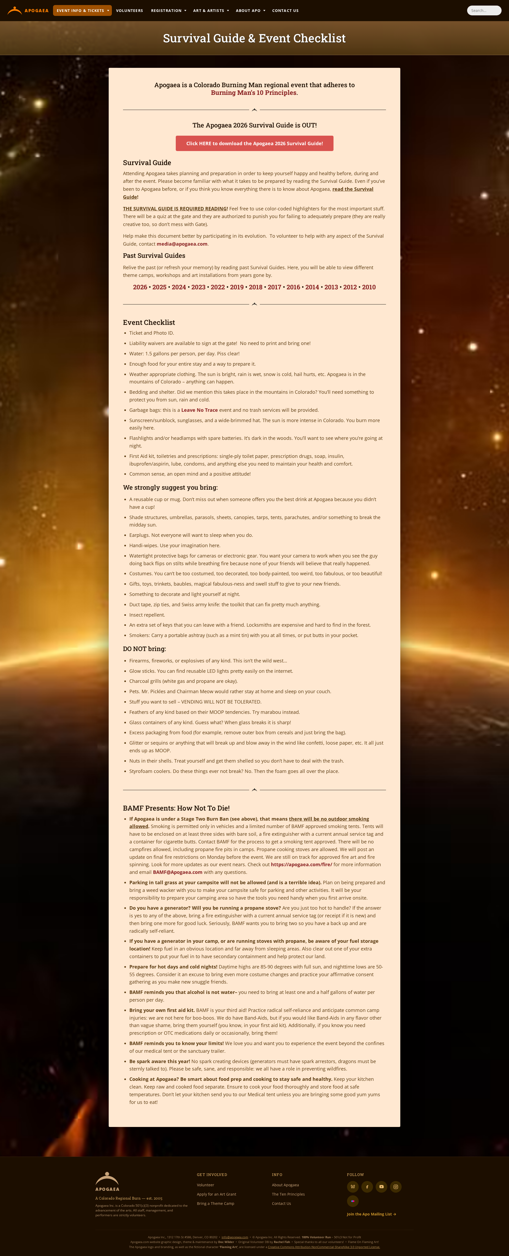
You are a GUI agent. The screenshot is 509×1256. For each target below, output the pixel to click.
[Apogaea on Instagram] (396, 1187)
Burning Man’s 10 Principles (253, 92)
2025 (159, 287)
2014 (312, 287)
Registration (166, 10)
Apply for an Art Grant (216, 1194)
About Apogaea (285, 1184)
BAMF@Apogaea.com (178, 872)
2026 (140, 287)
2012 (350, 287)
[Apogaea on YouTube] (381, 1187)
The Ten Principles (288, 1194)
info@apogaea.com (235, 1237)
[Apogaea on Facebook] (367, 1187)
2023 (198, 287)
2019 (237, 287)
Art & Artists (208, 10)
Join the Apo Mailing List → (371, 1214)
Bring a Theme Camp (215, 1203)
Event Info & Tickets (80, 10)
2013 (331, 287)
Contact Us (285, 10)
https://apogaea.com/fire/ (301, 864)
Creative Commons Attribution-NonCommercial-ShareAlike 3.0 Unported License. (324, 1247)
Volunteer (205, 1184)
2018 (255, 287)
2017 (274, 287)
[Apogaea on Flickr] (353, 1201)
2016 (293, 287)
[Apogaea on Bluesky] (353, 1187)
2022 (218, 287)
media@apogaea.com (182, 244)
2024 (179, 287)
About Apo (248, 10)
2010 (369, 287)
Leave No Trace (199, 410)
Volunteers (129, 10)
